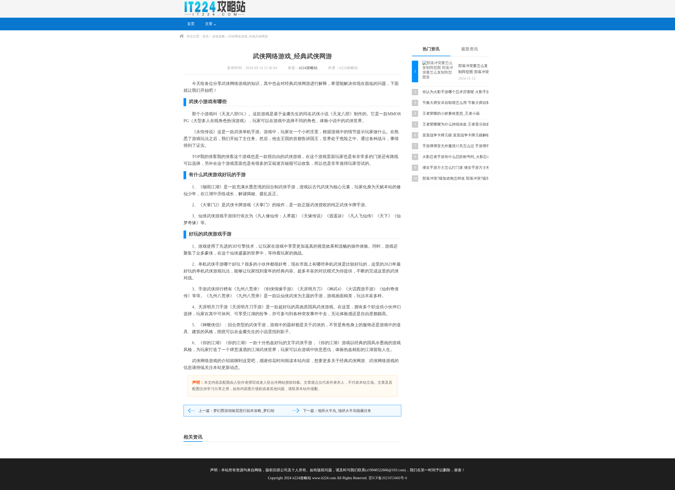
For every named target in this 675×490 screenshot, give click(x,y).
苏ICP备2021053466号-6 (388, 478)
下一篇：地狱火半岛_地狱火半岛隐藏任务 (337, 411)
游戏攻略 (218, 36)
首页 (191, 24)
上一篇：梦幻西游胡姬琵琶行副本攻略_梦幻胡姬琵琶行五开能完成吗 (236, 411)
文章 (209, 24)
